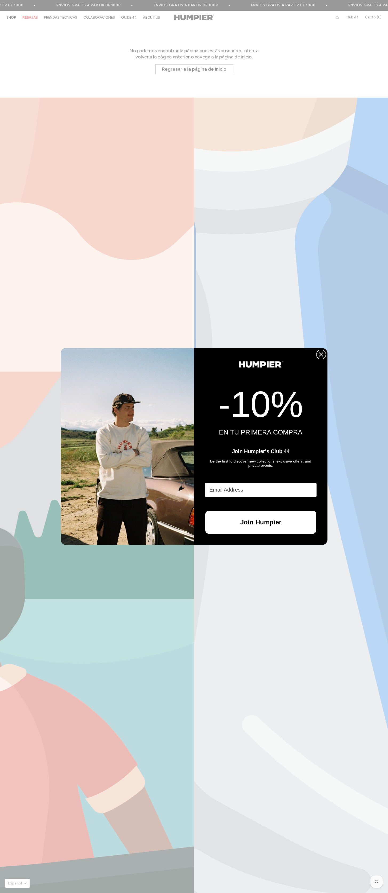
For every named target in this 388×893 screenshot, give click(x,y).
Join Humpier (260, 522)
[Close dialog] (321, 354)
